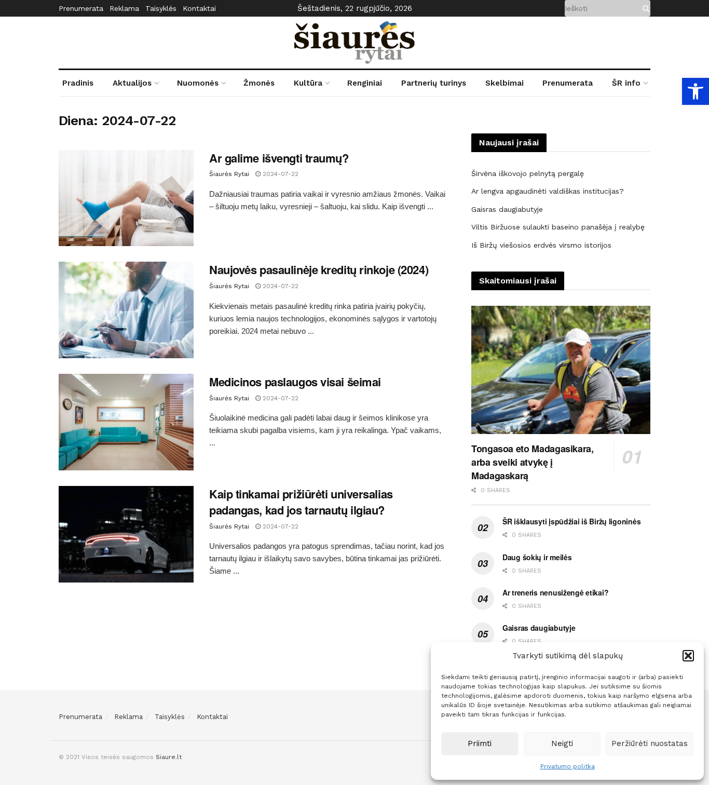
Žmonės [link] (259, 83)
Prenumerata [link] (81, 8)
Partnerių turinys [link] (433, 83)
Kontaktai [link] (199, 8)
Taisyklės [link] (160, 8)
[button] (688, 656)
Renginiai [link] (364, 83)
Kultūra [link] (308, 83)
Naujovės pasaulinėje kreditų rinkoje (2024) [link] (318, 269)
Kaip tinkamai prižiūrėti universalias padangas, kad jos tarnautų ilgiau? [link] (301, 501)
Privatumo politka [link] (567, 766)
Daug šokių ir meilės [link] (536, 557)
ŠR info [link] (626, 83)
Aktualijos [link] (132, 83)
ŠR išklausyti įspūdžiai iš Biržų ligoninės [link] (571, 521)
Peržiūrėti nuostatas (649, 743)
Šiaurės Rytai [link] (229, 174)
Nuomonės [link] (198, 83)
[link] (695, 91)
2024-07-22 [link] (279, 174)
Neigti (562, 743)
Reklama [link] (124, 8)
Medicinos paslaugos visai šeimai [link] (295, 381)
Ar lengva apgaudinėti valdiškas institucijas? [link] (547, 191)
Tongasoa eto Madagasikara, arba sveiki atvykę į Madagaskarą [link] (532, 462)
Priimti (480, 743)
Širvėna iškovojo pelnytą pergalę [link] (527, 173)
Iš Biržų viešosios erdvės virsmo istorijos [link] (541, 245)
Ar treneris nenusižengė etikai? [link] (555, 592)
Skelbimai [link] (504, 83)
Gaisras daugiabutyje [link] (507, 209)
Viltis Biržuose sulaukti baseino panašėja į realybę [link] (558, 227)
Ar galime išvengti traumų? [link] (279, 158)
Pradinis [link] (77, 83)
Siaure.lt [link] (169, 757)
